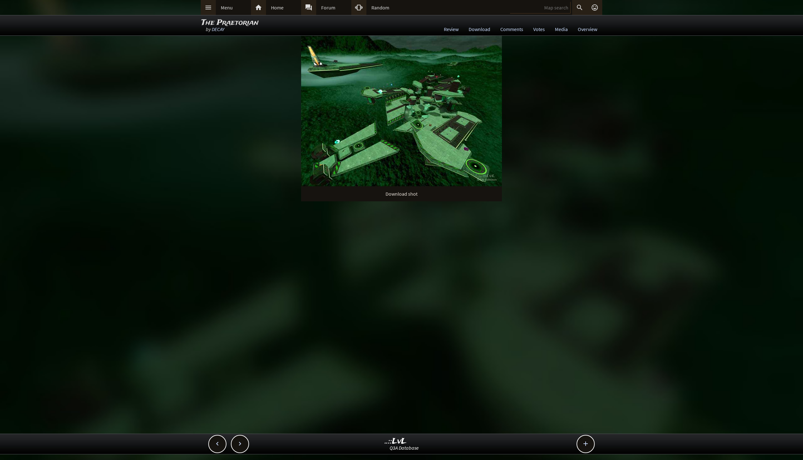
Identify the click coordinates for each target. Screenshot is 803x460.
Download (479, 29)
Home (277, 7)
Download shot (401, 194)
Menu (227, 7)
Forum (328, 7)
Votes (539, 29)
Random (380, 7)
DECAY (218, 29)
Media (561, 29)
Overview (587, 29)
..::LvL (395, 441)
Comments (511, 29)
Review (451, 29)
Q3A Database (404, 448)
